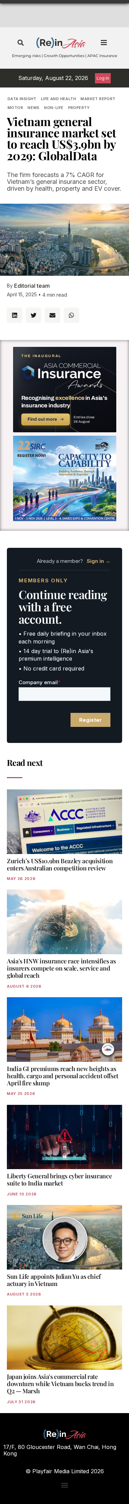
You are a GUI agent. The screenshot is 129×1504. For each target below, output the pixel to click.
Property (79, 107)
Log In (103, 78)
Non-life (53, 107)
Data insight (22, 98)
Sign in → (98, 561)
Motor (15, 107)
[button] (20, 43)
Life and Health (58, 98)
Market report (97, 98)
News (34, 107)
